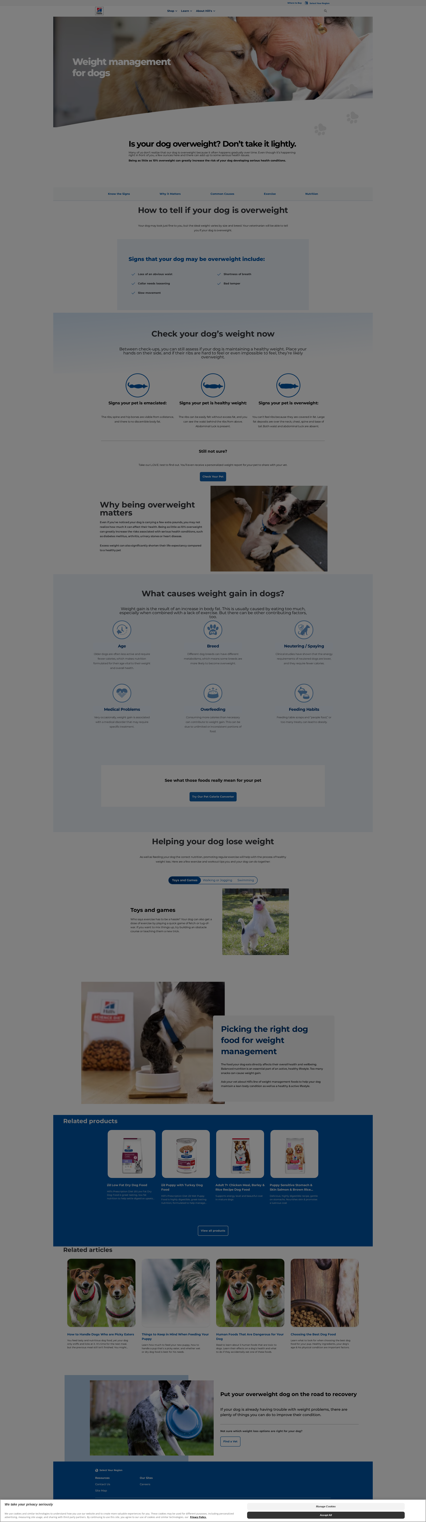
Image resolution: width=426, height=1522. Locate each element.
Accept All (326, 1515)
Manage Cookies (326, 1506)
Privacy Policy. (198, 1517)
